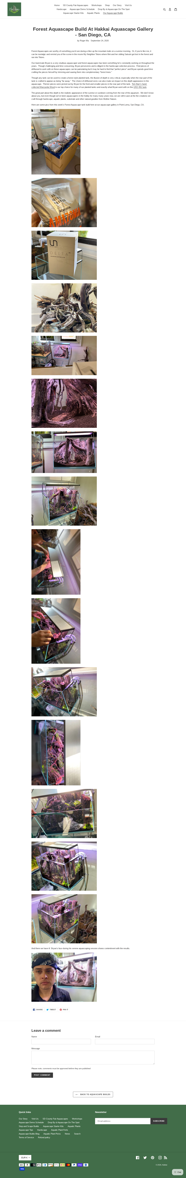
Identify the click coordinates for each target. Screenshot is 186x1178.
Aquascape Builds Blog (29, 1134)
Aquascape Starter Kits (53, 1126)
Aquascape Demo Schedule (31, 1122)
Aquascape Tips (26, 1130)
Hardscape (42, 1130)
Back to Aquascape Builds (95, 1094)
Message (35, 1048)
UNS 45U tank (140, 87)
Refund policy (44, 1137)
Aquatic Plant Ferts (59, 1130)
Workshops (77, 1119)
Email (97, 1036)
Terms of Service (26, 1137)
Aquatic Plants (74, 1126)
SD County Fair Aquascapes (55, 1119)
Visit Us (35, 1119)
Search (77, 1134)
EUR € (24, 1157)
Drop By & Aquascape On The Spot (63, 1122)
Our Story (23, 1119)
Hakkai (164, 1165)
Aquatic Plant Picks (52, 1134)
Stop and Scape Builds (29, 1126)
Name (34, 1036)
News (67, 1134)
